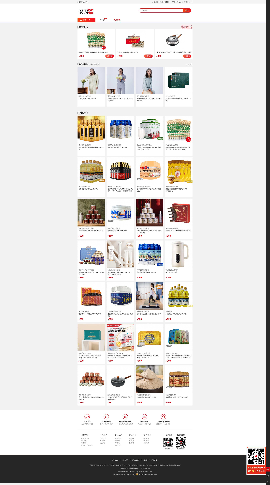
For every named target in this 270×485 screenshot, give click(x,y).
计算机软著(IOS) (163, 465)
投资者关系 (125, 460)
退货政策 (146, 443)
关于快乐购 (115, 460)
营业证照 (154, 460)
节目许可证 (99, 465)
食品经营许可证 (122, 465)
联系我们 (145, 460)
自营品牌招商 (135, 460)
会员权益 (102, 443)
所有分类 (85, 20)
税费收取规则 (85, 438)
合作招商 (155, 2)
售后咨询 (146, 440)
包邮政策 (131, 438)
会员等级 (102, 440)
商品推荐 (117, 20)
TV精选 (101, 20)
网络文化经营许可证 (151, 465)
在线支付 (117, 440)
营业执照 (92, 465)
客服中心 (187, 2)
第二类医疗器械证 (133, 465)
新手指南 (83, 440)
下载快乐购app (176, 2)
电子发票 (146, 438)
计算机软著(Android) (174, 465)
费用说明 (131, 443)
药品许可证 (142, 465)
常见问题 (83, 443)
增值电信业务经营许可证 (110, 465)
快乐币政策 (103, 438)
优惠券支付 (118, 445)
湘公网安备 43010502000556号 (147, 474)
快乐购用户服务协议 (87, 445)
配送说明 (131, 440)
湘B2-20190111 (131, 474)
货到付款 (117, 443)
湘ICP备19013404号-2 (119, 474)
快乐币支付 (118, 438)
